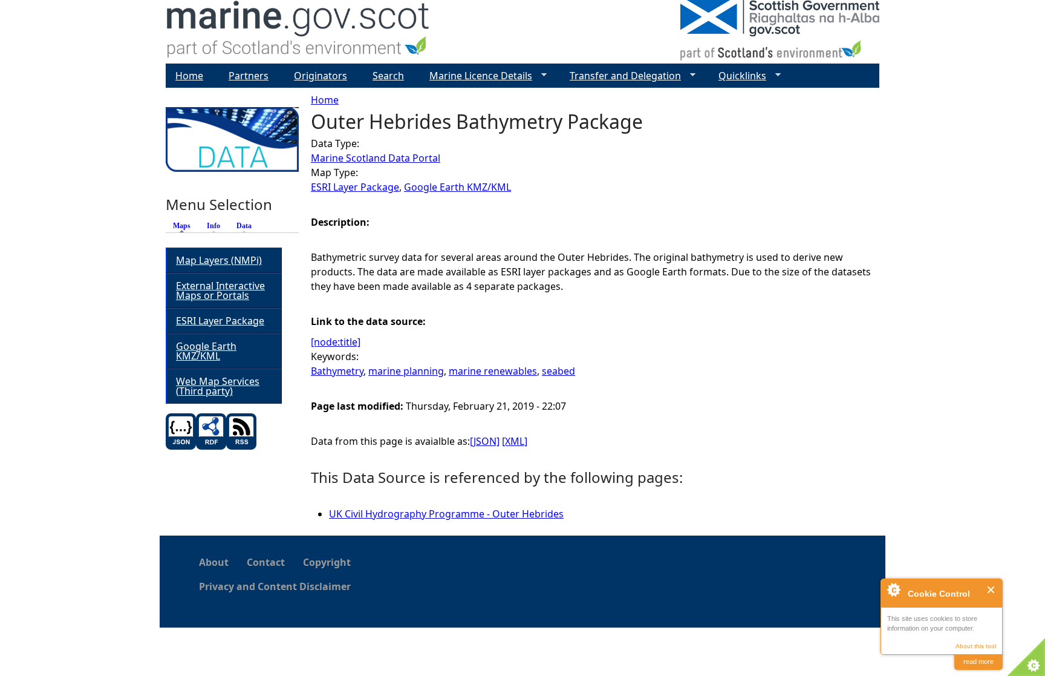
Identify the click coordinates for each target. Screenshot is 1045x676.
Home (325, 100)
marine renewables (493, 371)
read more (978, 661)
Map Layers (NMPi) (219, 260)
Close (991, 590)
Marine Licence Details (476, 76)
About (214, 562)
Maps (185, 226)
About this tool (975, 646)
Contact (266, 562)
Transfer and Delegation (620, 76)
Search (388, 75)
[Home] (298, 32)
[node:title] (335, 342)
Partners (249, 75)
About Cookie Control (893, 589)
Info (213, 226)
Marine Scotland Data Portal (375, 158)
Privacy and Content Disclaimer (275, 586)
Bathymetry (337, 371)
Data (244, 226)
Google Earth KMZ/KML (457, 187)
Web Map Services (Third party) (217, 386)
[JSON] (485, 441)
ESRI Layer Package (355, 187)
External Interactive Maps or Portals (220, 290)
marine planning (406, 371)
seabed (558, 371)
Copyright (327, 562)
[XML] (514, 441)
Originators (320, 75)
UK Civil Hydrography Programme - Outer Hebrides (446, 513)
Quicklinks (737, 76)
